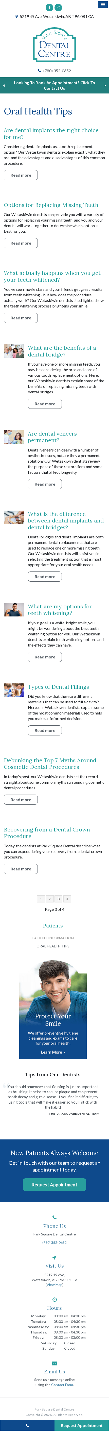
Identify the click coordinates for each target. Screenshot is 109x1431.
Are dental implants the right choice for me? (51, 133)
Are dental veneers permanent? (52, 437)
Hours (54, 1308)
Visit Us (54, 1265)
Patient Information (53, 938)
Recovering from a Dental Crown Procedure (47, 833)
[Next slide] (105, 85)
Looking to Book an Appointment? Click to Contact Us (54, 85)
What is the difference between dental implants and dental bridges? (66, 520)
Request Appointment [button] (54, 1184)
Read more (21, 175)
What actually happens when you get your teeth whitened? (52, 276)
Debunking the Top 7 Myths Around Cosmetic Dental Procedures (50, 763)
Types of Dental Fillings (58, 686)
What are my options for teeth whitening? (60, 609)
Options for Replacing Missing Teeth (51, 204)
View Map (54, 1284)
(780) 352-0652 (57, 70)
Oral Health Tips (53, 946)
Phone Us (54, 1226)
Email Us (54, 1371)
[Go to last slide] (4, 85)
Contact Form (62, 1384)
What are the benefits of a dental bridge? (62, 351)
